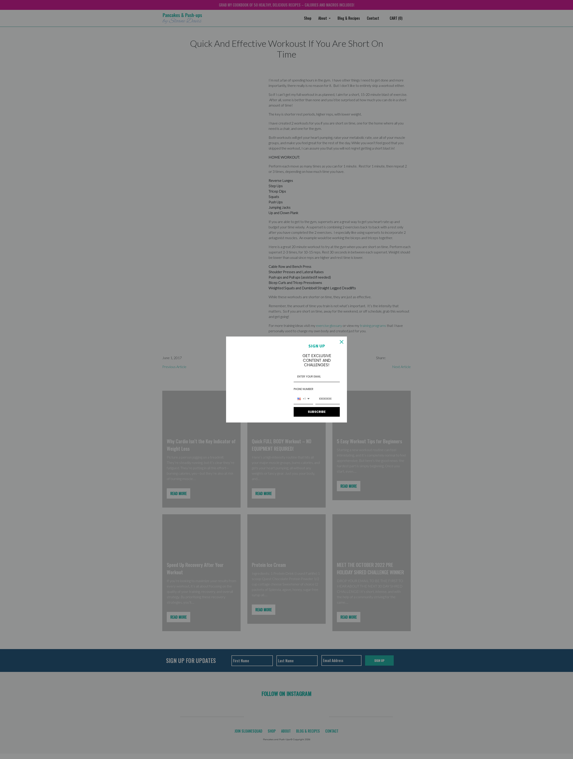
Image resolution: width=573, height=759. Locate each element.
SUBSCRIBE (317, 412)
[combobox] (303, 399)
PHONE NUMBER (303, 389)
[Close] (341, 342)
